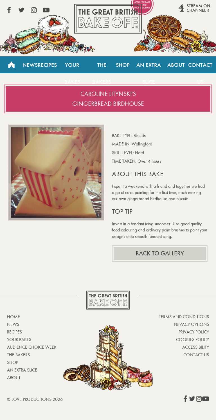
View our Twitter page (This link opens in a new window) (21, 10)
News (30, 64)
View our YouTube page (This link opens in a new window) (46, 10)
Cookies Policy (192, 339)
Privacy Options (191, 324)
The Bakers (101, 67)
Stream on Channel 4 (183, 11)
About (176, 64)
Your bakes (19, 339)
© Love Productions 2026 (35, 399)
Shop (123, 64)
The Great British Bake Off (108, 19)
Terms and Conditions (184, 316)
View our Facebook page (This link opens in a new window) (9, 10)
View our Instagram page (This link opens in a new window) (33, 10)
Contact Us (200, 67)
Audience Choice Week (32, 347)
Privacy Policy (194, 332)
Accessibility (195, 347)
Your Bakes (72, 67)
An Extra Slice (148, 67)
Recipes (47, 64)
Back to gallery (160, 253)
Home (11, 64)
